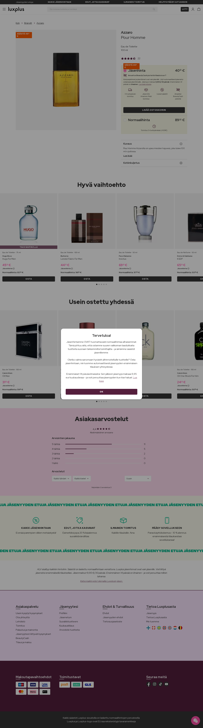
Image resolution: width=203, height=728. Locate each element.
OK (101, 391)
